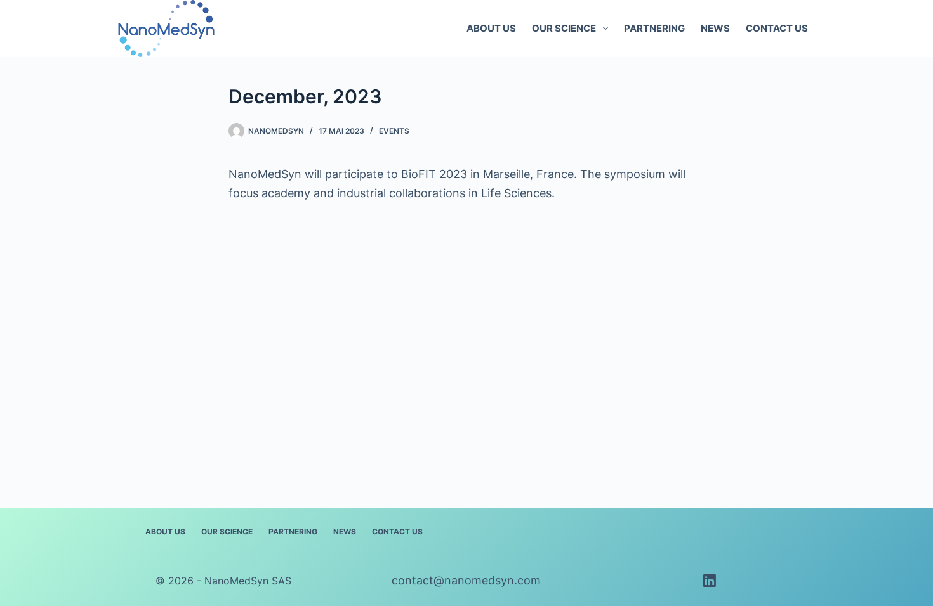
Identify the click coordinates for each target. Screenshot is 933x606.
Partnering (654, 28)
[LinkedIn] (709, 580)
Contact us (777, 28)
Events (394, 131)
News (715, 28)
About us (491, 28)
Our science (564, 28)
